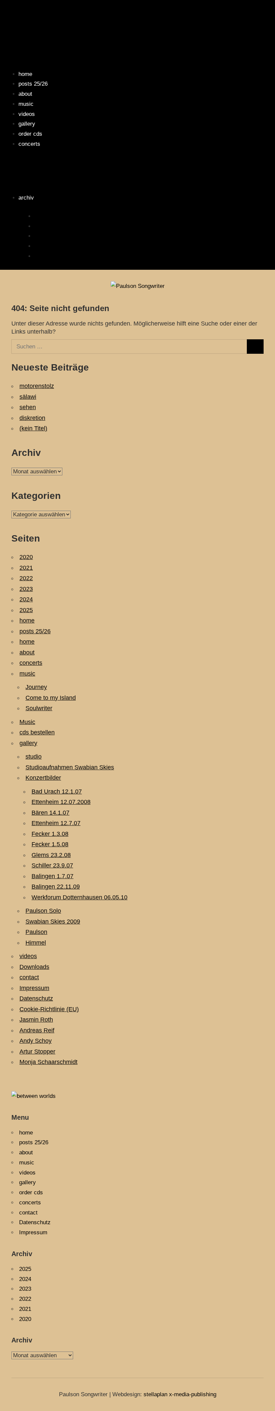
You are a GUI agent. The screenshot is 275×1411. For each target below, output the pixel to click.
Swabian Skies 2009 (52, 921)
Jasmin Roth (36, 1019)
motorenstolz (36, 386)
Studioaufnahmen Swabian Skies (69, 767)
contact (29, 977)
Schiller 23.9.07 (52, 865)
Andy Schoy (35, 1040)
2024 (40, 226)
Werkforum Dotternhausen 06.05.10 (79, 897)
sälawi (27, 396)
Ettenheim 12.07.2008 (61, 802)
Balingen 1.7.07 (52, 876)
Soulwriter (38, 708)
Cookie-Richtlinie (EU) (49, 1009)
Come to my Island (50, 697)
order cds (30, 134)
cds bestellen (37, 732)
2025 (40, 216)
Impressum (34, 988)
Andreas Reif (36, 1030)
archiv (26, 198)
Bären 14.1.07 (50, 812)
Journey (36, 687)
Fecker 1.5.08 (50, 844)
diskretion (32, 418)
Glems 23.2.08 (51, 855)
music (26, 104)
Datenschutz (36, 998)
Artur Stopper (37, 1051)
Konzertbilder (43, 777)
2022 (40, 236)
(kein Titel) (33, 428)
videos (26, 114)
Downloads (34, 967)
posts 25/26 (33, 84)
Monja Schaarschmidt (48, 1062)
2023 (26, 589)
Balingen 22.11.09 (56, 886)
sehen (27, 407)
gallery (26, 124)
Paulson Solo (43, 910)
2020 (40, 256)
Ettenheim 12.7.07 (56, 823)
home (25, 74)
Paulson (36, 932)
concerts (29, 144)
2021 (40, 246)
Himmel (35, 942)
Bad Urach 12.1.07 (57, 791)
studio (33, 756)
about (25, 94)
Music (27, 722)
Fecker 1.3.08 (50, 833)
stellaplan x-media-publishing (180, 1394)
